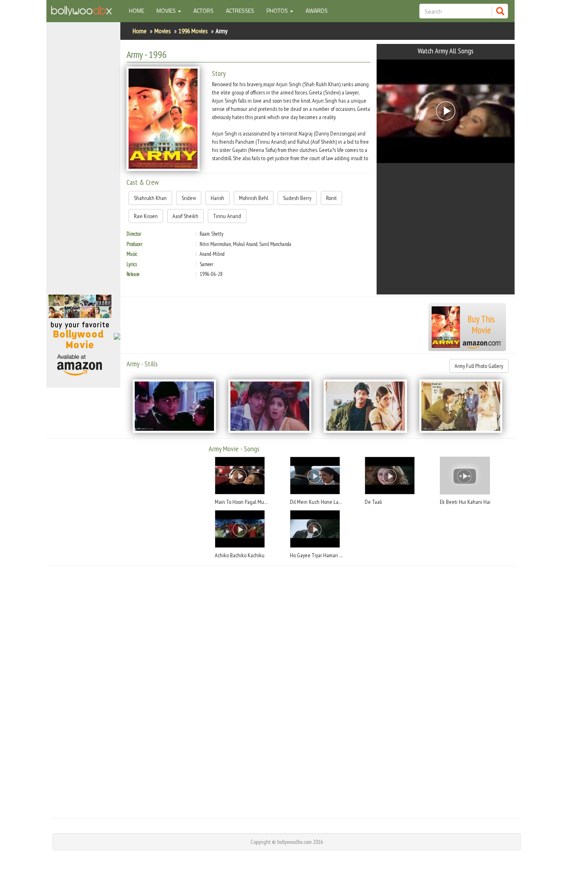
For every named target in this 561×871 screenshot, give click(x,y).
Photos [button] (278, 10)
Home (139, 10)
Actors (203, 10)
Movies (162, 31)
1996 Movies (193, 31)
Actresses (240, 10)
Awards (317, 10)
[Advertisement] (83, 162)
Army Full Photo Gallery (479, 366)
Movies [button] (166, 10)
